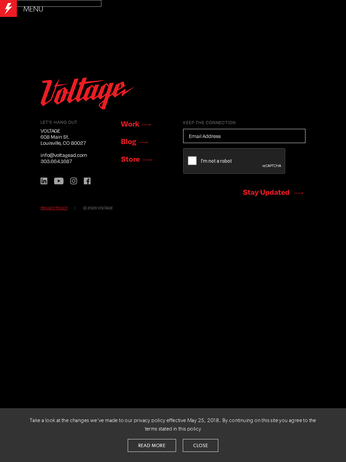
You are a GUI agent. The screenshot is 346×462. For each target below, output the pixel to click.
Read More (152, 445)
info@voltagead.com (64, 155)
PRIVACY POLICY (54, 207)
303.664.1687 (56, 161)
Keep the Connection (209, 122)
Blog (128, 141)
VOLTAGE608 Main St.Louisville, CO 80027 (63, 137)
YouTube (59, 181)
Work (130, 123)
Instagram (73, 181)
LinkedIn (44, 181)
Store (130, 158)
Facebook (87, 181)
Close (200, 445)
